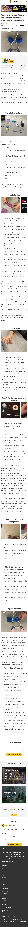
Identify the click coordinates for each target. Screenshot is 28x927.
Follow (11, 61)
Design (3, 873)
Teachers (4, 884)
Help (3, 896)
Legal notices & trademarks (10, 924)
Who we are (5, 900)
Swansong (8, 825)
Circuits (16, 20)
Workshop (4, 871)
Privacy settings (17, 919)
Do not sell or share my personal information (14, 921)
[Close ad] (26, 6)
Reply (14, 836)
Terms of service (18, 917)
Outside (4, 882)
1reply (4, 839)
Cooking (4, 877)
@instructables (8, 907)
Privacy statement (7, 919)
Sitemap (4, 898)
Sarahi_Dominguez (7, 20)
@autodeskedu (7, 911)
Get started (4, 893)
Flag (5, 833)
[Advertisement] (14, 8)
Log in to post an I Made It (14, 755)
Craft (3, 875)
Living (3, 880)
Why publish (5, 891)
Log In (14, 815)
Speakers (21, 20)
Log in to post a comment (14, 844)
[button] (2, 2)
